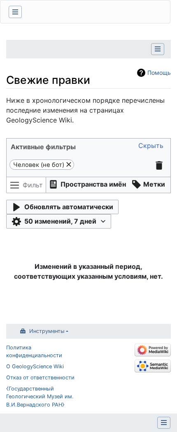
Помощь (159, 72)
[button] (150, 146)
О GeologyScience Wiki (35, 366)
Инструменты (47, 331)
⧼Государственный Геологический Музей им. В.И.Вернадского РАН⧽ (40, 396)
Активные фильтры (43, 147)
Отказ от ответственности (40, 377)
